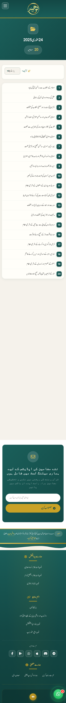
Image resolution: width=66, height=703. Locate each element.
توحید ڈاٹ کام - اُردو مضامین (33, 567)
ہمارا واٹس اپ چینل (30, 675)
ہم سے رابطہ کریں (48, 675)
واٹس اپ (11, 534)
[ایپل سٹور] (37, 653)
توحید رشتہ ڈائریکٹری (33, 584)
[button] (58, 695)
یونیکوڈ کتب (33, 608)
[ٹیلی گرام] (53, 653)
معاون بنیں (16, 675)
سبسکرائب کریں (46, 508)
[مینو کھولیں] (5, 5)
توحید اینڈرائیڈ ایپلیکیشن (33, 624)
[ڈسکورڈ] (45, 653)
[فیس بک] (12, 653)
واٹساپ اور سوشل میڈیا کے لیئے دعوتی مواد (33, 616)
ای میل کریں (32, 538)
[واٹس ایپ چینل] (28, 653)
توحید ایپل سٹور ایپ (33, 632)
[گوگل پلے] (20, 653)
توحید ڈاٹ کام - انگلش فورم (33, 576)
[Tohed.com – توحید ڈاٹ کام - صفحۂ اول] (33, 8)
